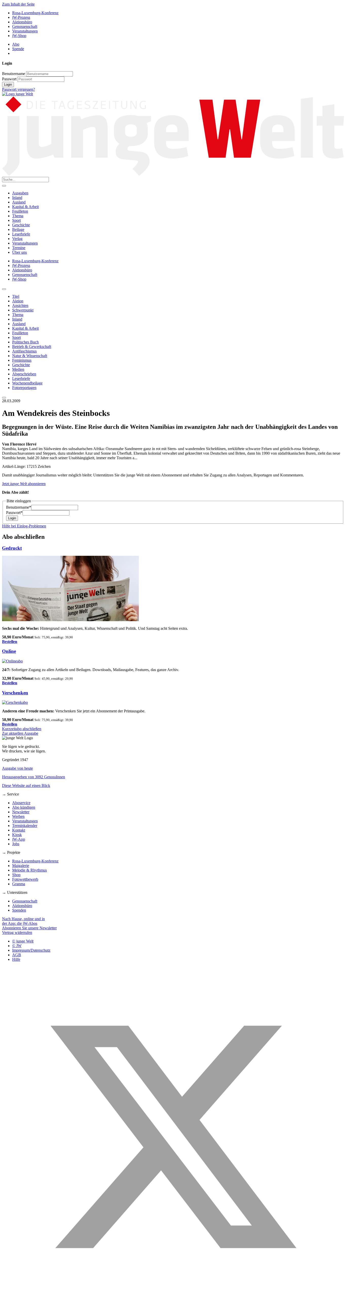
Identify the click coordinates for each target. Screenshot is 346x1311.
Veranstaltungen (25, 31)
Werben (18, 816)
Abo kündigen (23, 807)
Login (8, 84)
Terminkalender (24, 825)
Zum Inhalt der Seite (18, 4)
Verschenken (15, 692)
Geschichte (21, 225)
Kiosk (17, 835)
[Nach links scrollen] (4, 289)
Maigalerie (20, 865)
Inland (17, 197)
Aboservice (21, 803)
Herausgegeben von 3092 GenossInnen (33, 777)
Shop (16, 875)
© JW (17, 946)
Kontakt (18, 830)
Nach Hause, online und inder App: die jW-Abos (23, 921)
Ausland (19, 202)
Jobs (15, 844)
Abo (15, 44)
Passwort (9, 79)
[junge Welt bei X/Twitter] (173, 1306)
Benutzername (13, 73)
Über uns (19, 252)
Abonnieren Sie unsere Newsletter (29, 928)
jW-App (18, 839)
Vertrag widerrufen (17, 932)
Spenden (19, 910)
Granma (18, 884)
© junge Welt (22, 941)
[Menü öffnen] (4, 186)
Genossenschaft (24, 26)
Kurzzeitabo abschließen (21, 729)
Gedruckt (12, 548)
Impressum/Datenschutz (31, 950)
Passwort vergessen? (18, 89)
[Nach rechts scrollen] (4, 397)
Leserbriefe (21, 234)
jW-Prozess (21, 17)
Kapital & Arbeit (25, 207)
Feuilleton (20, 211)
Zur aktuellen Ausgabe (20, 733)
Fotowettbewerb (25, 879)
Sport (16, 220)
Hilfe (16, 959)
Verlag (17, 238)
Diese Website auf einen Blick (26, 785)
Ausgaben (20, 193)
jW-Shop (19, 35)
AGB (16, 955)
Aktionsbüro (22, 22)
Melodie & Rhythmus (29, 870)
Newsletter (20, 812)
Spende (18, 49)
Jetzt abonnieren (24, 484)
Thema (17, 216)
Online (9, 651)
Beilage (18, 229)
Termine (18, 248)
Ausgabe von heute (17, 768)
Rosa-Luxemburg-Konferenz (35, 13)
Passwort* (14, 512)
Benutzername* (18, 507)
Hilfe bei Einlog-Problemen (24, 526)
